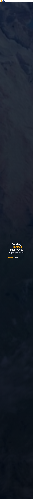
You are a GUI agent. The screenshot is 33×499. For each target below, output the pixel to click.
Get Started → (10, 257)
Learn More (16, 257)
